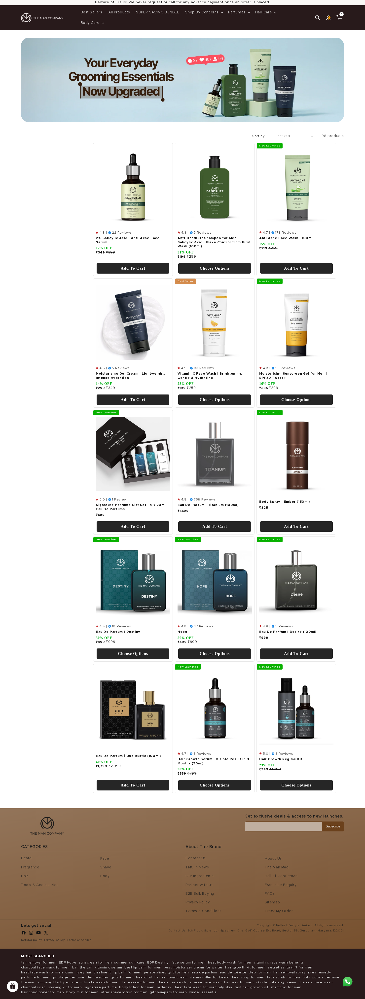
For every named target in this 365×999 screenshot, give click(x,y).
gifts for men (122, 977)
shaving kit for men (65, 987)
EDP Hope (67, 962)
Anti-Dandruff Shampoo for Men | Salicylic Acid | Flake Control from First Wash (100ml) (214, 242)
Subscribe (333, 826)
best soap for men (248, 977)
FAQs (270, 893)
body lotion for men (136, 987)
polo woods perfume (321, 977)
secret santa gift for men (290, 967)
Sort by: (258, 136)
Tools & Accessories (39, 885)
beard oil (144, 977)
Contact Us (195, 858)
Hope (182, 632)
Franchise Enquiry (280, 885)
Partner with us (199, 885)
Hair (24, 876)
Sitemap (272, 902)
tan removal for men (38, 962)
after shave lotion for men (124, 992)
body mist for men (82, 992)
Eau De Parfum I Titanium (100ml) (208, 505)
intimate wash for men (100, 982)
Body (105, 876)
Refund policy (31, 940)
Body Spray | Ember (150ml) (284, 501)
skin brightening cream (276, 982)
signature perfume (100, 987)
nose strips (182, 982)
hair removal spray (289, 972)
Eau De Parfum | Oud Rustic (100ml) (128, 755)
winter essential (203, 992)
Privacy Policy (197, 902)
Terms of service (79, 940)
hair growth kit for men (245, 967)
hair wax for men (239, 982)
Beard (26, 858)
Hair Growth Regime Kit (280, 759)
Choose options (215, 268)
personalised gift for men (166, 972)
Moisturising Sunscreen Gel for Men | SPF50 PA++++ (293, 376)
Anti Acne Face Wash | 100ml (286, 238)
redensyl (165, 987)
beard (164, 982)
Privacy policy (54, 940)
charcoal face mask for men (45, 967)
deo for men (260, 972)
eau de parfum (204, 972)
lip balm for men (127, 972)
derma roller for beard (209, 977)
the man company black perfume (49, 982)
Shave (105, 867)
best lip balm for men (142, 967)
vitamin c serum (108, 967)
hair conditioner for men (42, 992)
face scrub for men (283, 977)
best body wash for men (229, 962)
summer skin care (129, 962)
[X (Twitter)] (45, 934)
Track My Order (279, 911)
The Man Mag (277, 867)
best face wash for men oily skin (203, 987)
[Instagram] (31, 934)
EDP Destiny (158, 962)
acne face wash (207, 982)
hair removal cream (171, 977)
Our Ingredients (199, 876)
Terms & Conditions (203, 911)
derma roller (97, 977)
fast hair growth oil (251, 987)
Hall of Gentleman (281, 876)
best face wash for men (42, 972)
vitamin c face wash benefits (279, 962)
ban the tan (82, 967)
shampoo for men (286, 987)
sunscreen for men (95, 962)
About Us (273, 858)
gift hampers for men (168, 992)
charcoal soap (33, 987)
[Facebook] (23, 934)
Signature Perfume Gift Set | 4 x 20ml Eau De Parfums (131, 507)
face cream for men (139, 982)
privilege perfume (68, 977)
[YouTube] (38, 934)
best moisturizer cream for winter (193, 967)
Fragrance (30, 867)
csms (69, 972)
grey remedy (319, 972)
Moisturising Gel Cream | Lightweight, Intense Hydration (130, 376)
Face (104, 858)
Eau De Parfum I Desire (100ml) (287, 632)
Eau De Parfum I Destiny (118, 632)
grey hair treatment (93, 972)
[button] (203, 12)
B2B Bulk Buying (199, 893)
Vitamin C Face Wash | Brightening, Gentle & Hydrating (210, 376)
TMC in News (197, 867)
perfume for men (36, 977)
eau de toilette (232, 972)
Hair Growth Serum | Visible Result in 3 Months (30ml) (213, 761)
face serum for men (188, 962)
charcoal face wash (316, 982)
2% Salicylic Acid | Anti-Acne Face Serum (127, 240)
